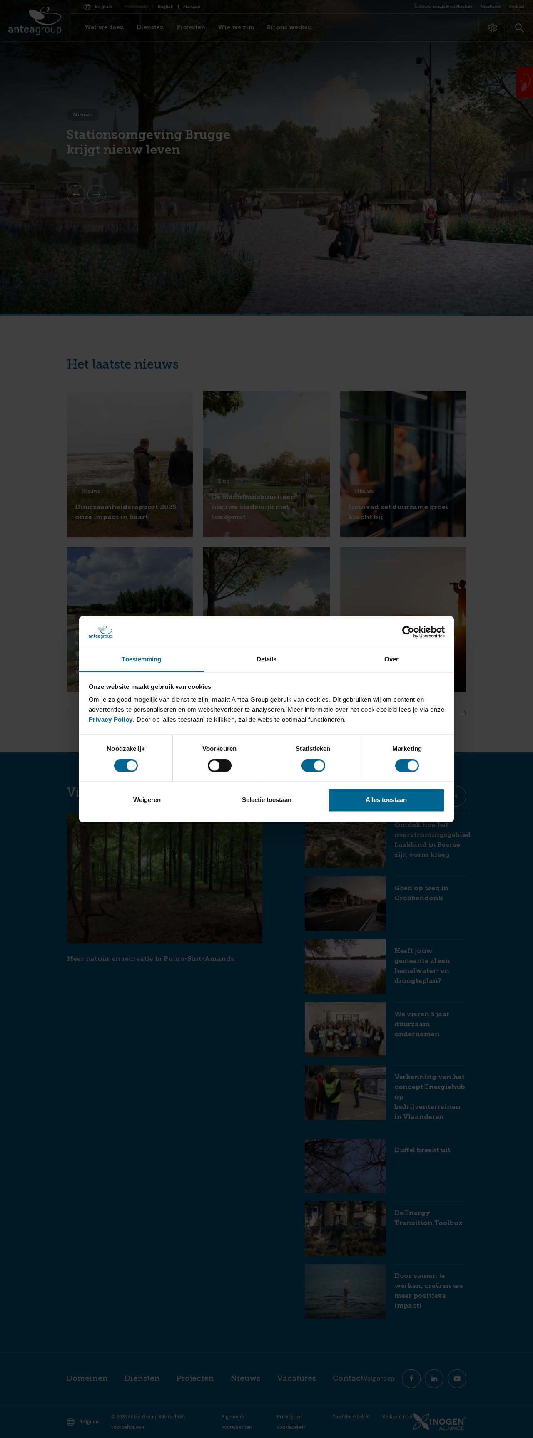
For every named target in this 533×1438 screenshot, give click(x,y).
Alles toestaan (386, 800)
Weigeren (147, 800)
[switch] (220, 765)
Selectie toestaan (266, 800)
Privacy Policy (111, 719)
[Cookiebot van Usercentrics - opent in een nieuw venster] (408, 632)
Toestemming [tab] (141, 659)
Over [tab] (391, 659)
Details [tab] (267, 659)
